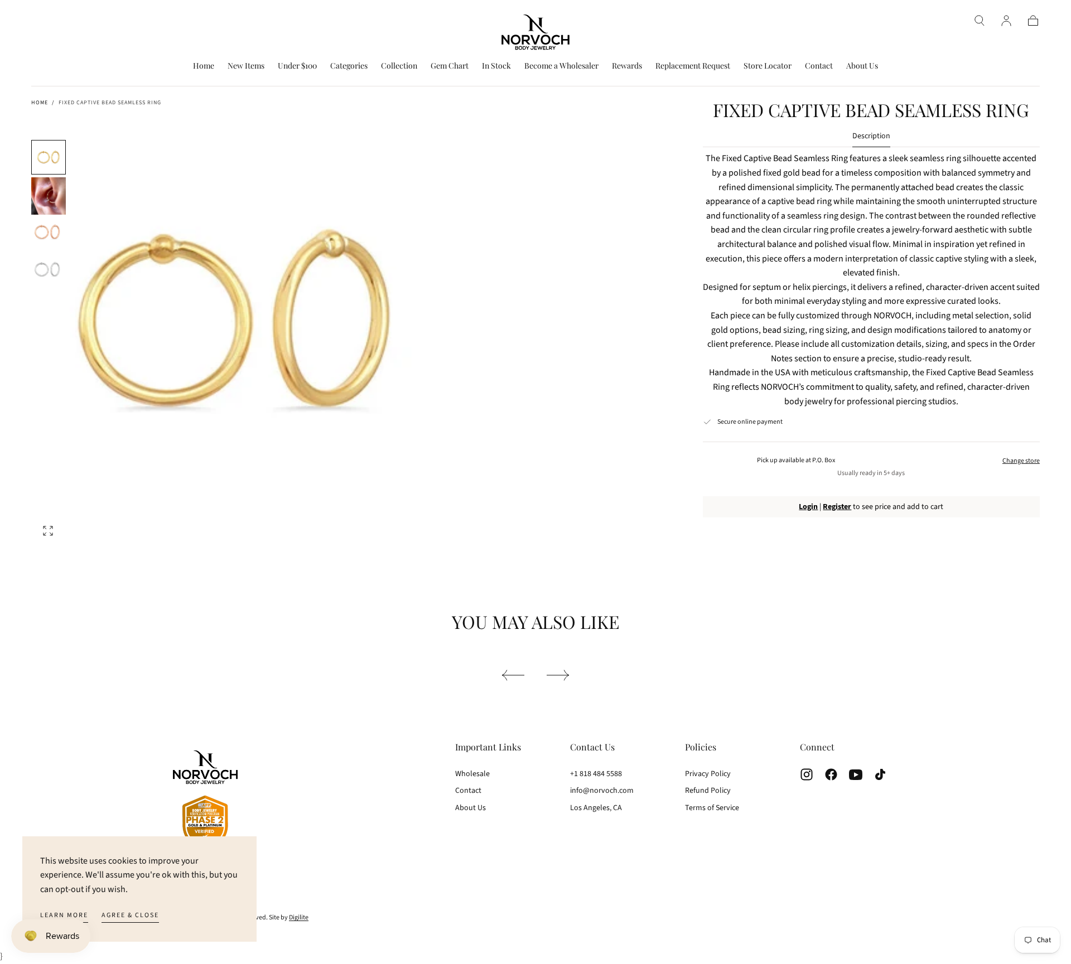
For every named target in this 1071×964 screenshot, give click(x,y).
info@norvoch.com (602, 790)
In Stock (496, 66)
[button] (979, 20)
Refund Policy (708, 790)
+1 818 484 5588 (596, 773)
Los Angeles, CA (596, 807)
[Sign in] (1006, 20)
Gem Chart (450, 66)
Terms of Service (712, 807)
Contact (819, 66)
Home (203, 66)
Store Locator (768, 66)
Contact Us (592, 747)
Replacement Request (692, 66)
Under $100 (297, 66)
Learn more (64, 915)
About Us (862, 66)
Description (871, 137)
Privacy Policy (708, 773)
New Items (246, 66)
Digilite (298, 917)
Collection (399, 66)
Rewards (627, 66)
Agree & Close (130, 915)
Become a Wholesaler (561, 66)
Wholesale (472, 773)
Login (808, 506)
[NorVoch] (205, 801)
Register (837, 506)
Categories (349, 66)
